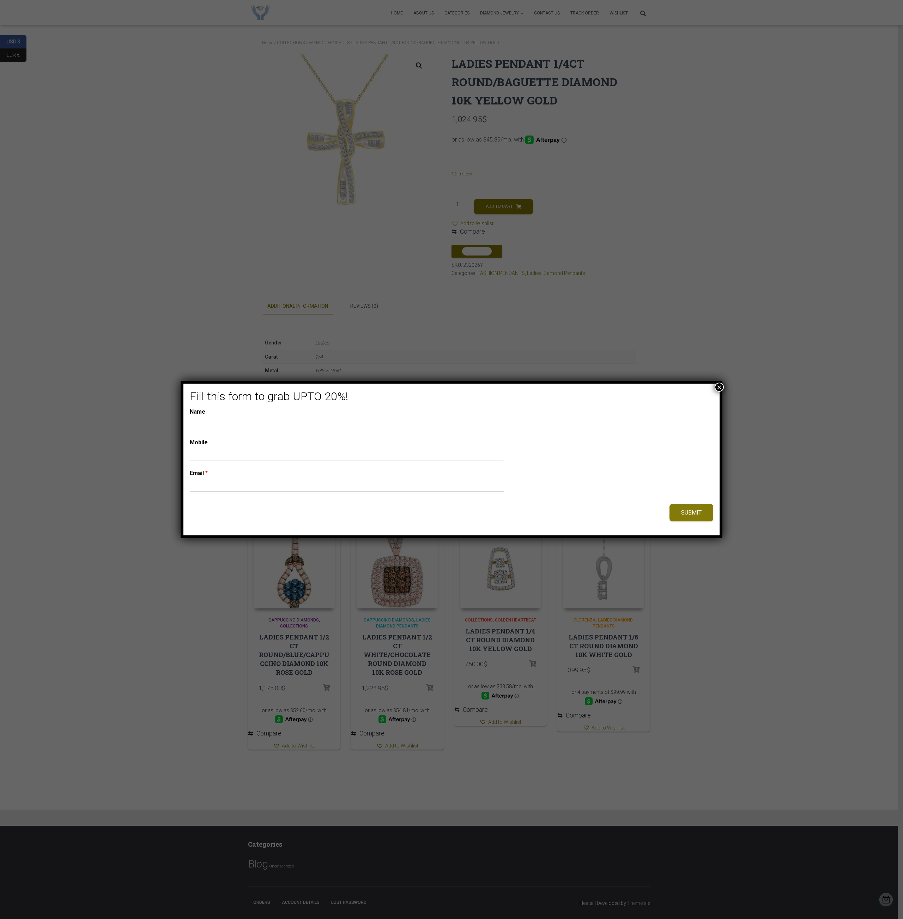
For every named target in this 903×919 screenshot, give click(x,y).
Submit (691, 512)
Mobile (199, 442)
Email (199, 473)
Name (197, 411)
